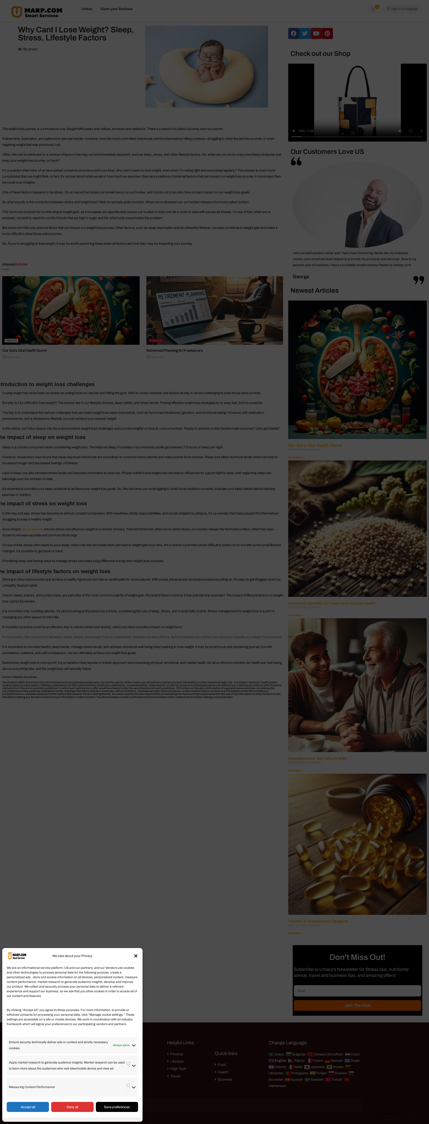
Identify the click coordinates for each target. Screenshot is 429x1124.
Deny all (72, 1107)
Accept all (28, 1107)
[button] (136, 956)
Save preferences (117, 1107)
